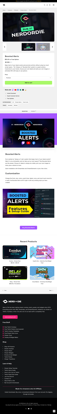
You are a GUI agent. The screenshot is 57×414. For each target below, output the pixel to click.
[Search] (44, 5)
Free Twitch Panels (9, 329)
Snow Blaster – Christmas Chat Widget (42, 281)
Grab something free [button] (9, 317)
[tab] (33, 111)
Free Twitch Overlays (10, 327)
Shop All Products (9, 346)
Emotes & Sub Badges (10, 355)
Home (4, 10)
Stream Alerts (23, 10)
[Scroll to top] (54, 411)
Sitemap (49, 405)
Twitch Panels (8, 357)
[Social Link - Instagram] (31, 408)
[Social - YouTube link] (28, 408)
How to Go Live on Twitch (11, 372)
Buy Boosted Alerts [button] (28, 227)
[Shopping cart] (49, 5)
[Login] (46, 5)
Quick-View (25, 247)
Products (10, 10)
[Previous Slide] (4, 47)
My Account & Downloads (11, 382)
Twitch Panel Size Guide (11, 374)
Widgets (16, 10)
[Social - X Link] (26, 408)
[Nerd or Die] (8, 5)
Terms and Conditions (27, 405)
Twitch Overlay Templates (11, 331)
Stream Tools (8, 335)
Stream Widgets (8, 353)
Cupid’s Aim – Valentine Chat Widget (42, 261)
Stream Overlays (9, 348)
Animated (10, 105)
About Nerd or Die (9, 380)
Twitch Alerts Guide (10, 370)
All (13, 102)
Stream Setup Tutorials (10, 368)
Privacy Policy (36, 405)
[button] (53, 5)
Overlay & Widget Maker (11, 337)
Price (6, 74)
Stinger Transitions (9, 359)
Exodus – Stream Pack (14, 261)
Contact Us (7, 378)
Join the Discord (9, 376)
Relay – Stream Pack (15, 281)
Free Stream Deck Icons (11, 333)
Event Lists (25, 102)
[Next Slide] (52, 47)
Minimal (15, 105)
